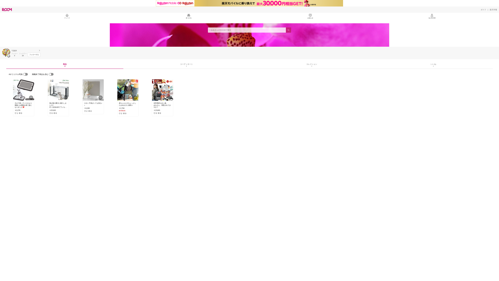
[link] (23, 90)
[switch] (25, 74)
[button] (6, 52)
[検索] (288, 30)
